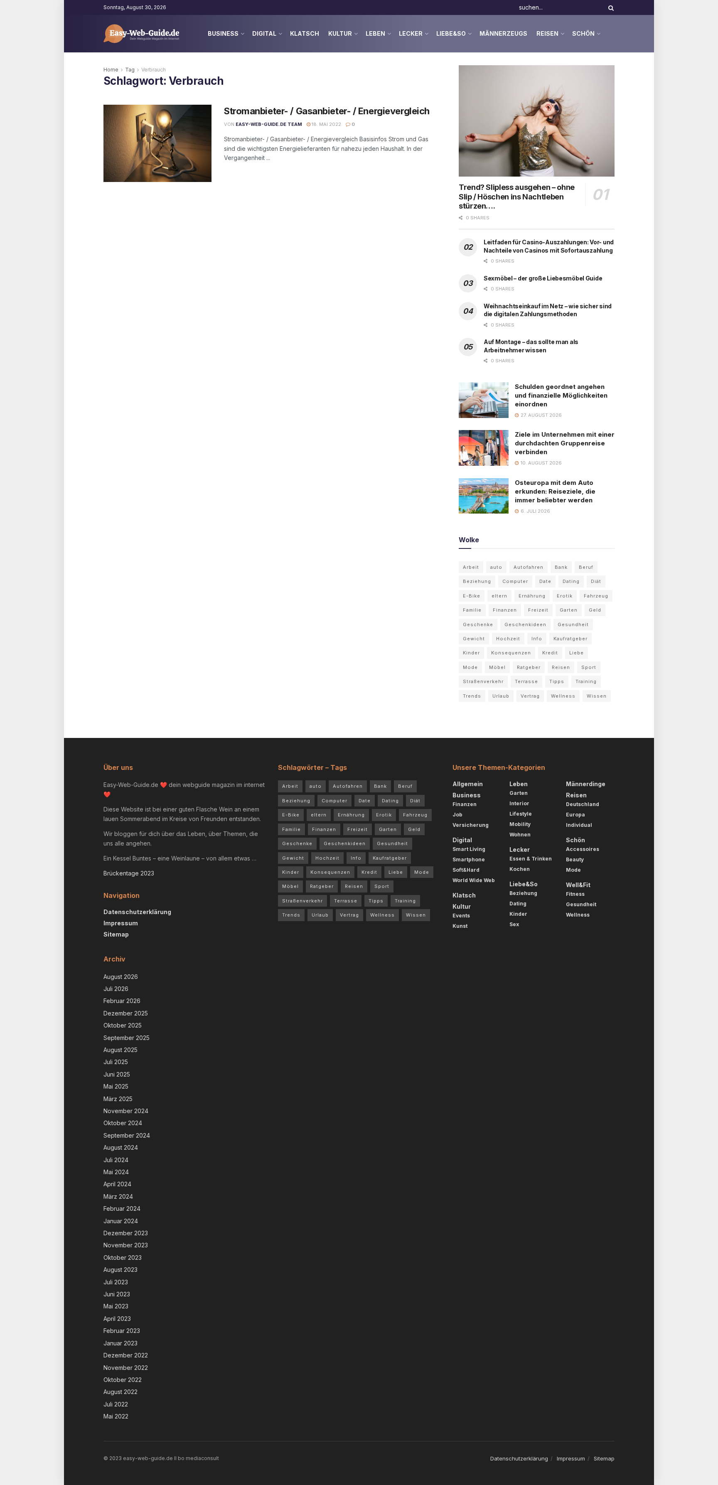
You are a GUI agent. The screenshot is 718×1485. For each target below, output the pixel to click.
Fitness (575, 894)
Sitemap (116, 934)
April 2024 (117, 1184)
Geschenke (478, 624)
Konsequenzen (511, 653)
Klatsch (304, 33)
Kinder (471, 653)
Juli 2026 (115, 988)
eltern (499, 596)
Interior (519, 803)
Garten (569, 610)
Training (586, 681)
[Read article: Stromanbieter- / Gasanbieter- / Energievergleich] (157, 143)
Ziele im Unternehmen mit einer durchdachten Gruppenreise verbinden (565, 443)
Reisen (547, 33)
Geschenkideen (525, 624)
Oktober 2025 (122, 1025)
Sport (588, 667)
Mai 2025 (115, 1086)
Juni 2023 (116, 1294)
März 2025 (118, 1098)
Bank (561, 567)
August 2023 (120, 1269)
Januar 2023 (120, 1343)
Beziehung (477, 581)
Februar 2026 (121, 1000)
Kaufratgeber (570, 639)
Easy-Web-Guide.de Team (269, 124)
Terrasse (526, 681)
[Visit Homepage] (141, 33)
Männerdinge (585, 783)
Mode (470, 667)
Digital (264, 33)
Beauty (575, 859)
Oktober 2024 (122, 1122)
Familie (472, 610)
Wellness (563, 696)
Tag (130, 69)
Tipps (556, 681)
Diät (596, 581)
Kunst (459, 926)
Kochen (519, 869)
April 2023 (117, 1318)
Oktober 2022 (122, 1379)
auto (496, 567)
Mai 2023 (115, 1306)
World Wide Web (473, 880)
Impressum (120, 923)
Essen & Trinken (530, 859)
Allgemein (467, 783)
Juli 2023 (115, 1282)
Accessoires (582, 849)
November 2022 (125, 1367)
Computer (515, 581)
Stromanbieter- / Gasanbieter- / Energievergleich (327, 111)
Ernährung (532, 596)
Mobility (520, 824)
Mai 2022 (115, 1416)
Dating (571, 581)
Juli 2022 (115, 1404)
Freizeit (538, 610)
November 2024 (125, 1110)
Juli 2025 (115, 1061)
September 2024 (126, 1135)
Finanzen (505, 610)
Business (223, 33)
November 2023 (125, 1245)
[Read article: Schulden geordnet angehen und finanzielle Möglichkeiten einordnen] (484, 400)
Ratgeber (529, 667)
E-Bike (471, 596)
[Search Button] (609, 7)
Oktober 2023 (122, 1257)
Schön (583, 33)
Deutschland (582, 804)
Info (536, 639)
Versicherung (470, 825)
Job (457, 814)
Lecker (411, 33)
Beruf (586, 567)
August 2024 (120, 1147)
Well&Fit (578, 884)
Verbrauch (153, 69)
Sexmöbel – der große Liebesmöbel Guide (543, 278)
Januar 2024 (120, 1220)
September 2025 (126, 1037)
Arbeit (471, 567)
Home (110, 69)
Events (461, 915)
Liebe (576, 653)
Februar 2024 (121, 1208)
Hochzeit (508, 639)
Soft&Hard (465, 870)
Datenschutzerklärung (137, 911)
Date (545, 581)
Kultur (340, 33)
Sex (514, 924)
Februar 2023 (121, 1330)
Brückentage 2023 (128, 873)
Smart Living (468, 849)
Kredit (550, 653)
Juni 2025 (116, 1074)
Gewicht (474, 639)
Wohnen (520, 834)
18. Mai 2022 (325, 124)
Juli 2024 (115, 1159)
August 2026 (120, 976)
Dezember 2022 (125, 1355)
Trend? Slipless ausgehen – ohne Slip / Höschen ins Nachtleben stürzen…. (517, 196)
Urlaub (500, 696)
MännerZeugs (503, 33)
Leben (375, 33)
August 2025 (120, 1049)
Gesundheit (573, 624)
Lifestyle (520, 814)
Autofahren (528, 567)
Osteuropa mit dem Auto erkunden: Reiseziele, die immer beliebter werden (555, 491)
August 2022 (120, 1391)
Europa (575, 814)
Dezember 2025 (125, 1013)
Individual (579, 825)
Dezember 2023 (125, 1233)
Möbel (497, 667)
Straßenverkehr (483, 681)
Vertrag (530, 696)
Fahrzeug (596, 596)
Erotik (565, 596)
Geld (595, 610)
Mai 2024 (116, 1171)
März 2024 (118, 1196)
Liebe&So (451, 33)
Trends (472, 696)
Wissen (597, 696)
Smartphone (468, 859)
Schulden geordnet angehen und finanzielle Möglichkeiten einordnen (561, 395)
